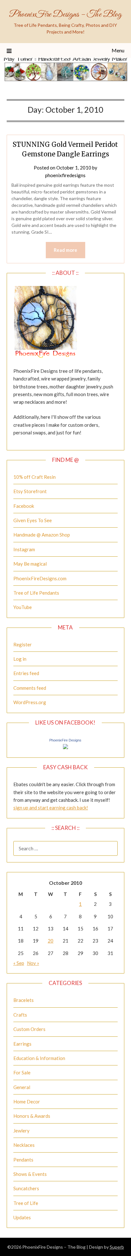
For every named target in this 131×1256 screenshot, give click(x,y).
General (21, 1087)
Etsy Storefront (30, 491)
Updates (22, 1217)
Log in (19, 659)
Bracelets (23, 1000)
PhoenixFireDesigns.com (39, 578)
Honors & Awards (31, 1116)
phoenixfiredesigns (65, 175)
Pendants (23, 1159)
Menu (118, 50)
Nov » (33, 963)
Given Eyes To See (32, 520)
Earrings (22, 1044)
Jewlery (21, 1130)
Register (22, 644)
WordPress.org (29, 702)
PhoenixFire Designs (65, 740)
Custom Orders (29, 1029)
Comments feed (29, 688)
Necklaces (24, 1145)
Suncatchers (26, 1188)
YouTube (22, 607)
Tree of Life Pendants (36, 593)
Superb (117, 1247)
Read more (65, 250)
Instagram (24, 549)
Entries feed (26, 673)
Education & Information (39, 1058)
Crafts (20, 1015)
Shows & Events (30, 1174)
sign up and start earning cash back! (50, 807)
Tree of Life (25, 1203)
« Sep (18, 963)
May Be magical (30, 564)
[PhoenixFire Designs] (65, 747)
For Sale (22, 1072)
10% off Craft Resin (34, 477)
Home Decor (26, 1101)
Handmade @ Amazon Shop (41, 535)
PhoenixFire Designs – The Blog (65, 14)
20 (50, 941)
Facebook (23, 506)
